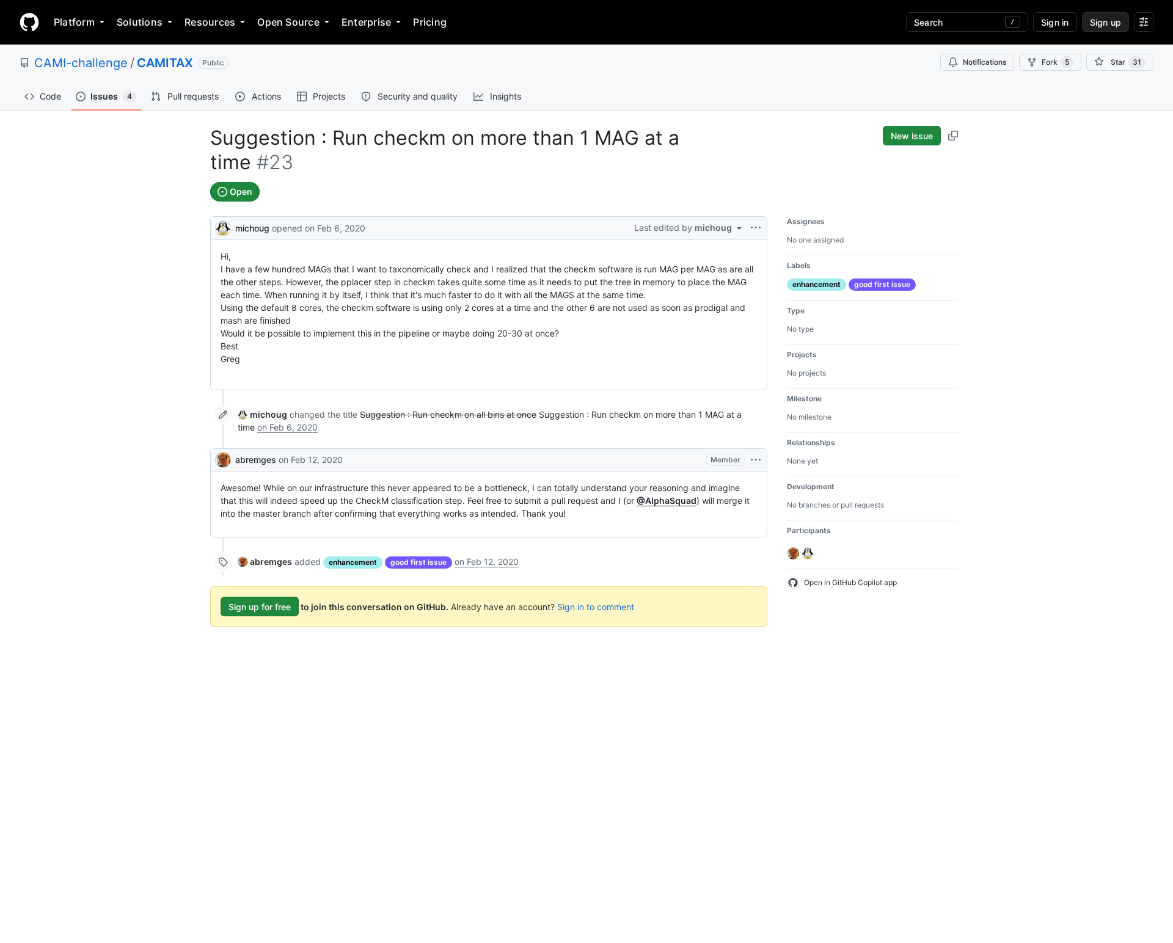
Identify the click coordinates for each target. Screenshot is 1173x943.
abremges (255, 459)
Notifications (984, 62)
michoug (252, 228)
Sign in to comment (595, 607)
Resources (210, 22)
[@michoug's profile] (223, 227)
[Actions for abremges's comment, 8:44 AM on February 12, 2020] (755, 459)
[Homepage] (29, 22)
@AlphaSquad (666, 500)
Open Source (288, 22)
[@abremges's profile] (223, 460)
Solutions (140, 22)
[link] (262, 414)
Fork (1055, 62)
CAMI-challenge (81, 63)
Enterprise (366, 22)
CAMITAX (165, 63)
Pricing (430, 22)
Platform (74, 22)
